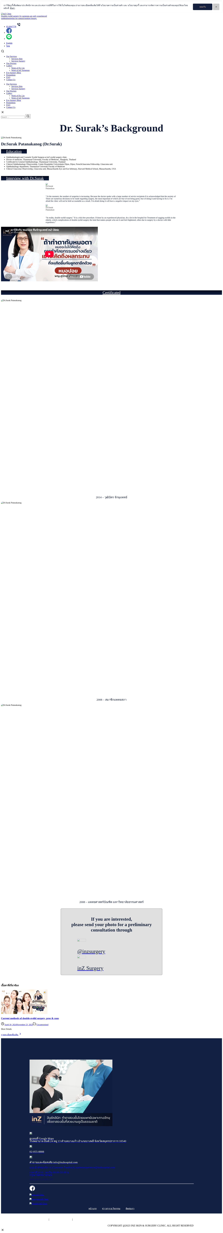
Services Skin (16, 59)
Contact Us (10, 80)
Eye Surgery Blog (13, 73)
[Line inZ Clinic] (37, 1195)
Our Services (11, 56)
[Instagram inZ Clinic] (39, 1199)
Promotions (10, 75)
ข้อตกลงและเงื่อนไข (84, 1219)
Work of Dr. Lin (18, 68)
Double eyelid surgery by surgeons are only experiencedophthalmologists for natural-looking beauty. (24, 17)
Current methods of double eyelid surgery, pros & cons (30, 1018)
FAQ (8, 77)
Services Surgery (18, 61)
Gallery (9, 66)
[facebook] (9, 33)
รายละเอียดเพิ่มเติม (10, 1035)
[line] (9, 39)
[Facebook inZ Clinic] (32, 1190)
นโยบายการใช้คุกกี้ (60, 1219)
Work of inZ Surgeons (20, 70)
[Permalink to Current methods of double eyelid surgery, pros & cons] (24, 1013)
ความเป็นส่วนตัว (39, 1219)
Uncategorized (42, 1025)
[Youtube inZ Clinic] (38, 1203)
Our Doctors (11, 63)
